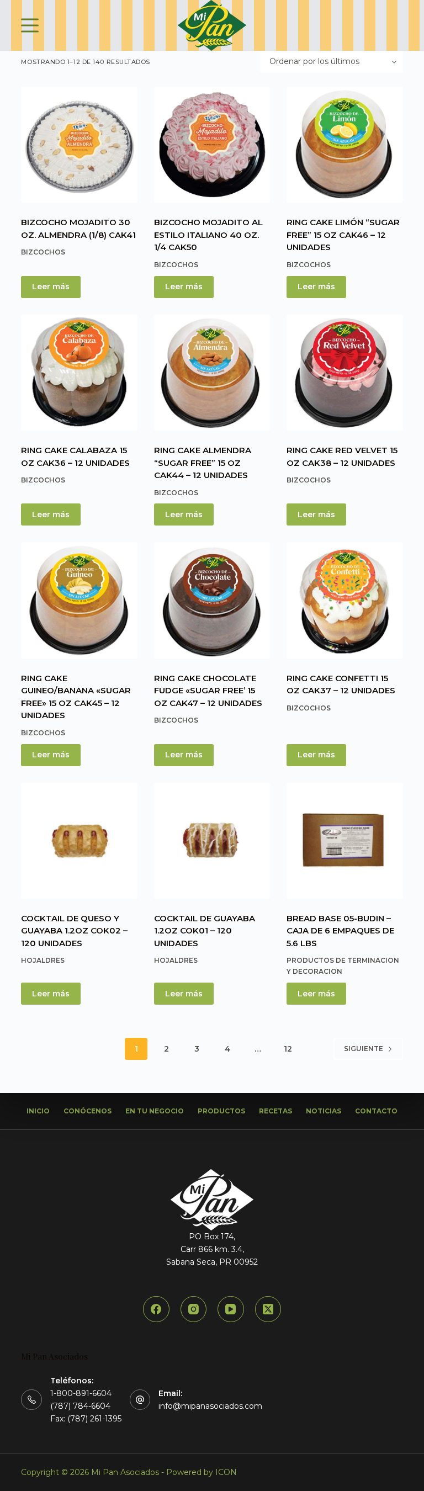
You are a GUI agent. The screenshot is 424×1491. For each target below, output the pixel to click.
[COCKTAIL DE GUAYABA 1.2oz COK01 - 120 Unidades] (212, 841)
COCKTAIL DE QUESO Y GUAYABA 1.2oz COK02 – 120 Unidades (74, 930)
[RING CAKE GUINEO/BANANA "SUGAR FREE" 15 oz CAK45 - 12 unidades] (79, 600)
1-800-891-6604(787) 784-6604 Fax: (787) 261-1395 (85, 1406)
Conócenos (87, 1111)
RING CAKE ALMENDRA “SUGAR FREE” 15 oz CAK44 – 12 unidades (202, 462)
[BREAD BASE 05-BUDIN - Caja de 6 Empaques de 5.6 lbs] (344, 841)
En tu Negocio (154, 1111)
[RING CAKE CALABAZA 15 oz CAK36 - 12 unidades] (79, 373)
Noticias (323, 1111)
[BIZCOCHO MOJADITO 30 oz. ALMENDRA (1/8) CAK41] (79, 145)
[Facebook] (156, 1309)
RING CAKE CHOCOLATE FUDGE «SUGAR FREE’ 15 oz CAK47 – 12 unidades (208, 690)
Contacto (376, 1111)
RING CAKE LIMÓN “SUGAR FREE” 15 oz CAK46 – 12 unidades (343, 234)
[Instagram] (194, 1309)
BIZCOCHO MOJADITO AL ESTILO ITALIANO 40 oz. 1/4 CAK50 (208, 234)
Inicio (38, 1111)
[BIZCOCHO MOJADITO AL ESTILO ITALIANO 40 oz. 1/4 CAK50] (212, 145)
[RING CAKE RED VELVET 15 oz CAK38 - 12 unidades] (344, 373)
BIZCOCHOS (43, 252)
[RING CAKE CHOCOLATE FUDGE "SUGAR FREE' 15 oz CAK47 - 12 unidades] (212, 600)
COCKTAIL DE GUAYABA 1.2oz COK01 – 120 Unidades (204, 930)
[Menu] (30, 25)
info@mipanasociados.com (210, 1406)
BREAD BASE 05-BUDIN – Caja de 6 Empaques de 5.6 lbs (340, 930)
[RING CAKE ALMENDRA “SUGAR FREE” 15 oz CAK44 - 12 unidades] (212, 373)
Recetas (275, 1111)
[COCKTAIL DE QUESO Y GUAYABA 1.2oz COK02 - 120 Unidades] (79, 841)
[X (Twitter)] (268, 1309)
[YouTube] (231, 1309)
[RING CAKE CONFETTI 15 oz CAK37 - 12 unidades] (344, 600)
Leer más (51, 286)
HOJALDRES (43, 960)
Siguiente (363, 1048)
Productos (221, 1111)
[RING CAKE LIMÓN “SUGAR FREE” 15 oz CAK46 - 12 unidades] (344, 145)
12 (288, 1049)
